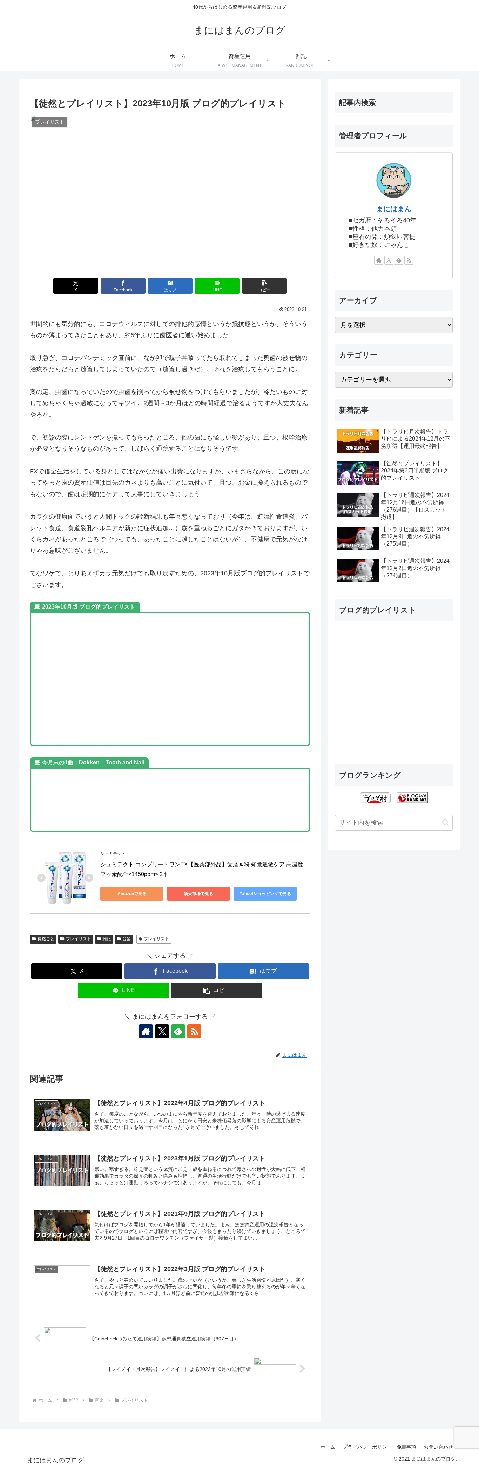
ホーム (328, 1447)
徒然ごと (46, 938)
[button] (264, 286)
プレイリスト (78, 938)
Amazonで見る (132, 893)
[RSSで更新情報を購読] (194, 1031)
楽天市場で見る (198, 893)
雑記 (106, 938)
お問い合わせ (438, 1447)
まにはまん (393, 209)
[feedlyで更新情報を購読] (178, 1031)
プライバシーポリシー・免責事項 (379, 1447)
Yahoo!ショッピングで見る (265, 893)
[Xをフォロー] (162, 1031)
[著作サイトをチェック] (146, 1031)
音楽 (126, 938)
